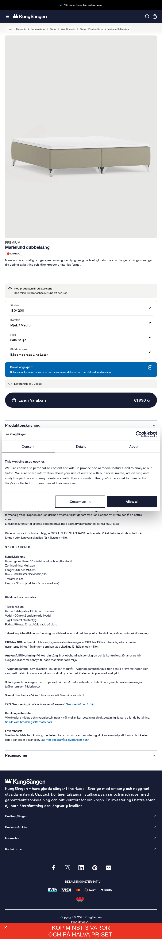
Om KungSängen (16, 816)
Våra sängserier (68, 29)
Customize (78, 501)
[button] (5, 927)
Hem (10, 29)
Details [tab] (81, 446)
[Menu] (7, 16)
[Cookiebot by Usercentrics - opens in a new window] (138, 434)
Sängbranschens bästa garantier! (83, 5)
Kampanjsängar (38, 29)
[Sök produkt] (147, 16)
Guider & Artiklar (16, 827)
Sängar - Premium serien (91, 29)
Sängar (53, 29)
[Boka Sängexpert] (150, 367)
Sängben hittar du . (80, 704)
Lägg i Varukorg (84, 400)
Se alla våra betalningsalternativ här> (29, 722)
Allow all (132, 501)
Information (12, 838)
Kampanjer (21, 29)
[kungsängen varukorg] (155, 16)
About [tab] (134, 446)
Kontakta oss (13, 849)
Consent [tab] (28, 446)
